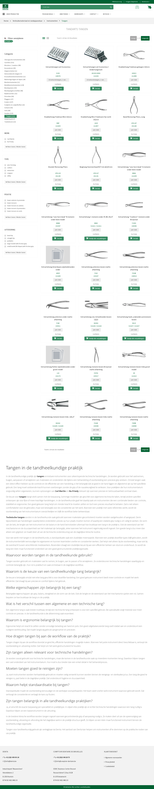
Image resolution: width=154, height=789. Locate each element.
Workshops (79, 14)
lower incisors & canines (15, 206)
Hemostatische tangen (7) (13, 74)
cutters (9, 168)
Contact (93, 14)
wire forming (11, 165)
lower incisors (12, 203)
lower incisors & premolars (16, 208)
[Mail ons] (138, 7)
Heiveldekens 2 (8, 773)
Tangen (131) (10, 116)
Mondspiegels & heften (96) (13, 91)
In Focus (106, 14)
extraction (10, 170)
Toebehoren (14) (10, 122)
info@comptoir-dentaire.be (66, 761)
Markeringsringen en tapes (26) (14, 79)
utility (9, 176)
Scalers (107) (8, 102)
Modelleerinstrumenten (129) (14, 85)
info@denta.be (11, 761)
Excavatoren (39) (10, 68)
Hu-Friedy (10, 142)
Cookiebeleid (109, 766)
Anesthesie (64, 14)
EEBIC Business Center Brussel (64, 769)
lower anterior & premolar (16, 200)
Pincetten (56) (9, 96)
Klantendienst (111, 751)
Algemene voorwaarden (113, 757)
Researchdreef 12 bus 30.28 (63, 773)
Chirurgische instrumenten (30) (14, 60)
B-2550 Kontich (8, 777)
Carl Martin (10, 139)
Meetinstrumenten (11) (12, 82)
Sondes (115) (8, 113)
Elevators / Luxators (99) (12, 65)
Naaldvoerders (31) (10, 94)
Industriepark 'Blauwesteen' (13, 769)
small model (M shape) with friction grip (20, 246)
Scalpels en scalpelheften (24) (14, 105)
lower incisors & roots (14, 211)
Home (6, 21)
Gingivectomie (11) (10, 71)
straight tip (11, 238)
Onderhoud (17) (9, 119)
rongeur (10, 173)
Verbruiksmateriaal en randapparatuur (27, 21)
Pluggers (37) (8, 99)
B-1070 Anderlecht (59, 777)
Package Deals (47, 14)
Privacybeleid (110, 762)
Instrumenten (52, 21)
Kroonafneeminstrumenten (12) (14, 77)
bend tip (10, 235)
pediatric (10, 241)
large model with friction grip (17, 244)
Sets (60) (7, 110)
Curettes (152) (9, 62)
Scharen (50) (8, 108)
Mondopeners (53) (10, 88)
